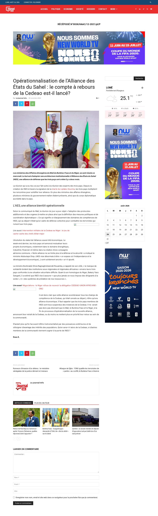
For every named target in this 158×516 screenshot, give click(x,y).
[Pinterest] (26, 103)
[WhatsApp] (32, 103)
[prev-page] (14, 438)
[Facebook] (136, 9)
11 (114, 225)
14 (131, 225)
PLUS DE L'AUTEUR (41, 403)
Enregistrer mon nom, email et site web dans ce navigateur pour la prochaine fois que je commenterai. (57, 497)
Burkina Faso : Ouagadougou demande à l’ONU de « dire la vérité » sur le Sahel (55, 431)
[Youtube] (151, 9)
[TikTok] (143, 9)
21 (131, 229)
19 (120, 229)
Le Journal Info (21, 98)
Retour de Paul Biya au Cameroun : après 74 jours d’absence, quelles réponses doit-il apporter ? (25, 431)
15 (136, 225)
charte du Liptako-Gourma (63, 189)
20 (126, 229)
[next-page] (18, 438)
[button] (151, 2)
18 (114, 229)
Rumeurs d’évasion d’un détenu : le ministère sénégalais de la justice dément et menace (31, 369)
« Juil (107, 243)
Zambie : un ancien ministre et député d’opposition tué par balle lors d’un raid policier (85, 431)
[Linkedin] (139, 9)
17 (108, 229)
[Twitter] (147, 9)
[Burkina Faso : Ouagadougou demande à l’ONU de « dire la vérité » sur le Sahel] (56, 417)
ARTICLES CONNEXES (23, 403)
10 (108, 225)
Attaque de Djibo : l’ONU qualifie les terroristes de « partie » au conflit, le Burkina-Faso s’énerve (79, 369)
